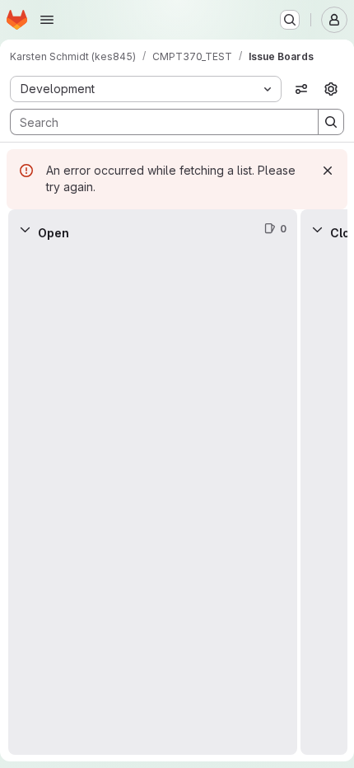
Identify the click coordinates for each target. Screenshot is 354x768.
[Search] (331, 122)
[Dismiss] (328, 170)
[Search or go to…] (290, 20)
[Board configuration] (331, 89)
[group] (152, 502)
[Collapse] (25, 229)
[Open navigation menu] (47, 20)
